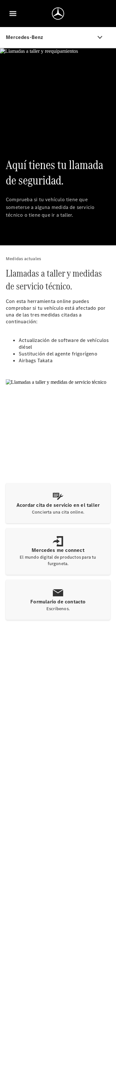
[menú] (13, 13)
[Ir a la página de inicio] (58, 13)
